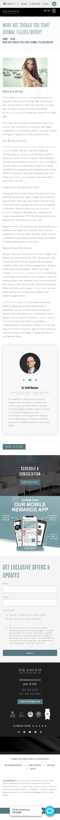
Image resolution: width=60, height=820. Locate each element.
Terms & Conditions (34, 765)
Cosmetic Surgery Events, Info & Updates (28, 615)
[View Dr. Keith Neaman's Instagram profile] (36, 380)
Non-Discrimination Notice (13, 765)
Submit (30, 653)
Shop (46, 4)
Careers (33, 769)
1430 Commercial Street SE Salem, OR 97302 (30, 682)
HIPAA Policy (51, 765)
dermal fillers (21, 97)
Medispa (19, 112)
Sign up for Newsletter (30, 702)
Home (5, 38)
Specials (24, 4)
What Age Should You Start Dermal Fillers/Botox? (28, 42)
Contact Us (30, 482)
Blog (13, 38)
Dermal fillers (10, 302)
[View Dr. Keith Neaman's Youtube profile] (30, 380)
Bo (4, 97)
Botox (25, 302)
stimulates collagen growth (28, 273)
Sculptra (37, 288)
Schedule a (30, 471)
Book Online (35, 4)
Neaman (10, 112)
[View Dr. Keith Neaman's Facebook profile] (23, 380)
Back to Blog (14, 447)
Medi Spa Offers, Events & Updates (25, 619)
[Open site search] (54, 3)
